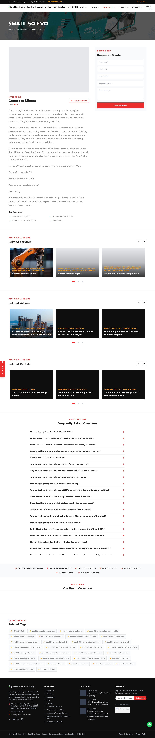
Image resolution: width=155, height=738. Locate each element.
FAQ (48, 700)
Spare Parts (149, 7)
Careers (50, 703)
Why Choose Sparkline (55, 710)
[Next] (144, 241)
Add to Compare (80, 101)
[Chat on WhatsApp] (149, 724)
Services (122, 8)
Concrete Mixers (22, 29)
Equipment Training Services (57, 713)
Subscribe (140, 698)
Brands (93, 8)
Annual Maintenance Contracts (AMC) (58, 717)
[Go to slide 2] (78, 281)
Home (11, 29)
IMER (16, 105)
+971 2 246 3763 (39, 2)
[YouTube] (14, 719)
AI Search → (141, 2)
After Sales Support (54, 722)
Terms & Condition (126, 734)
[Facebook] (10, 719)
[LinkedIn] (18, 719)
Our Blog (50, 694)
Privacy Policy (141, 734)
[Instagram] (22, 719)
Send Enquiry (120, 105)
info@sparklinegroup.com (19, 2)
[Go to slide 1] (73, 281)
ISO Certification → (56, 2)
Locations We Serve (54, 707)
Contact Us (51, 697)
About (81, 8)
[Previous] (139, 241)
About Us (50, 691)
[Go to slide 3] (82, 281)
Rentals (136, 8)
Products (108, 8)
